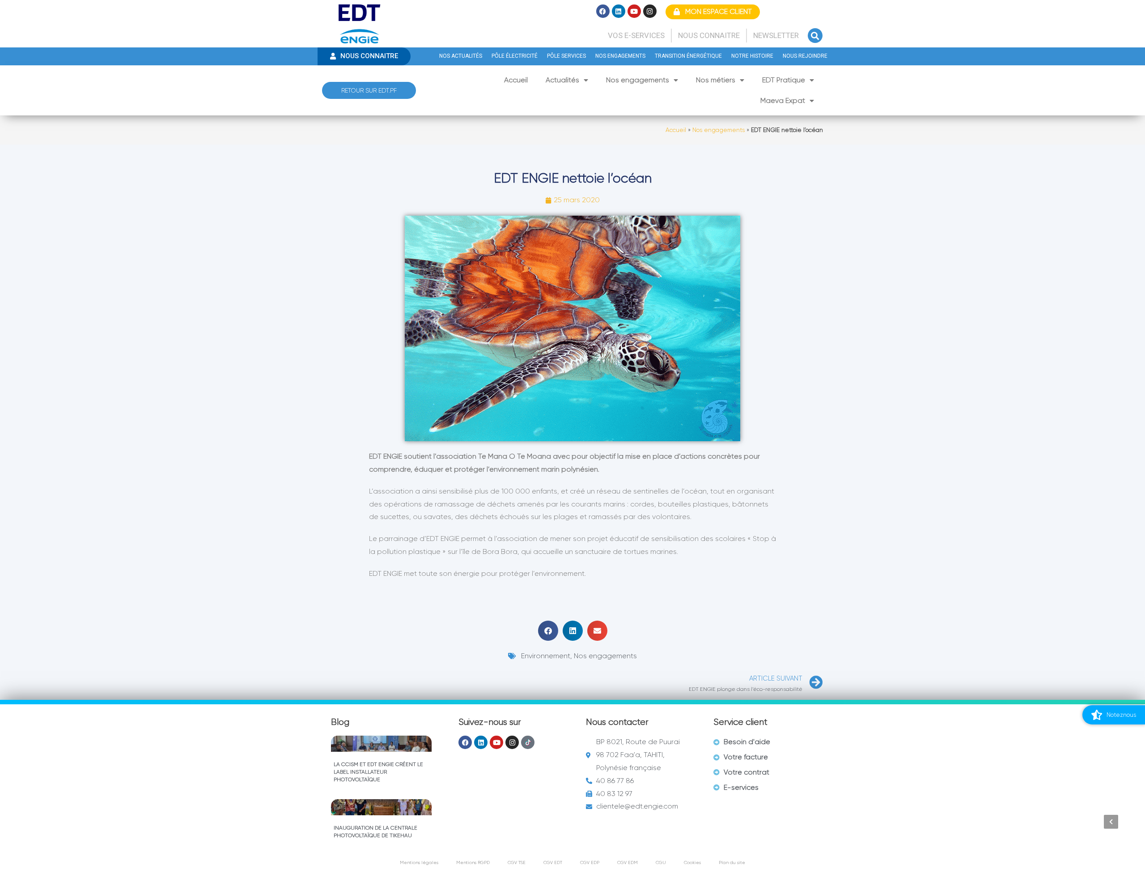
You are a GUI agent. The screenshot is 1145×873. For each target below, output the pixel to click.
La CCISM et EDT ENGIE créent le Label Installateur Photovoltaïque (378, 772)
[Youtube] (634, 11)
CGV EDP (589, 862)
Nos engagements (637, 80)
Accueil (516, 80)
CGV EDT (552, 862)
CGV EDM (627, 862)
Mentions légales (419, 862)
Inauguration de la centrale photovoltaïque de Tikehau (375, 832)
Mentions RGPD (473, 862)
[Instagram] (650, 11)
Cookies (692, 862)
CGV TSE (517, 862)
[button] (815, 35)
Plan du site (732, 862)
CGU (661, 862)
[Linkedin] (618, 11)
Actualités (562, 80)
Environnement (545, 656)
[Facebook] (603, 11)
